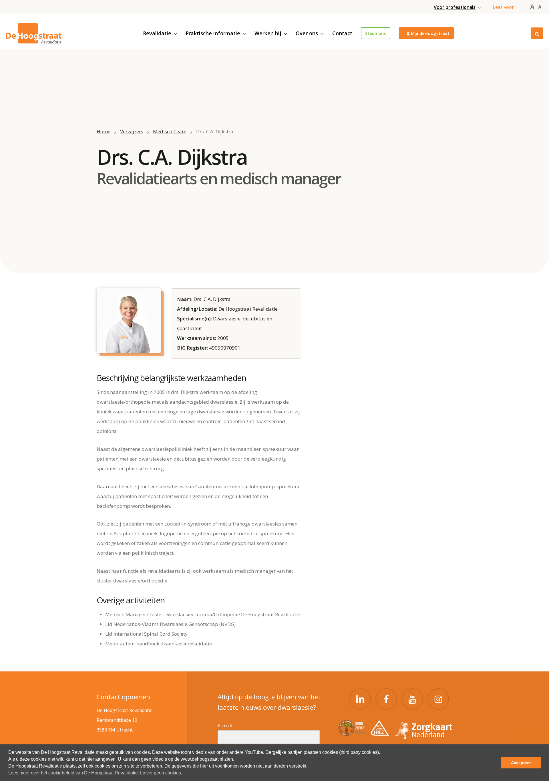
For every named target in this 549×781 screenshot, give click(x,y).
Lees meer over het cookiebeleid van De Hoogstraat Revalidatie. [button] (73, 772)
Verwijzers (131, 131)
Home (103, 131)
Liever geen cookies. (161, 772)
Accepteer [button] (521, 762)
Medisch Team (169, 131)
